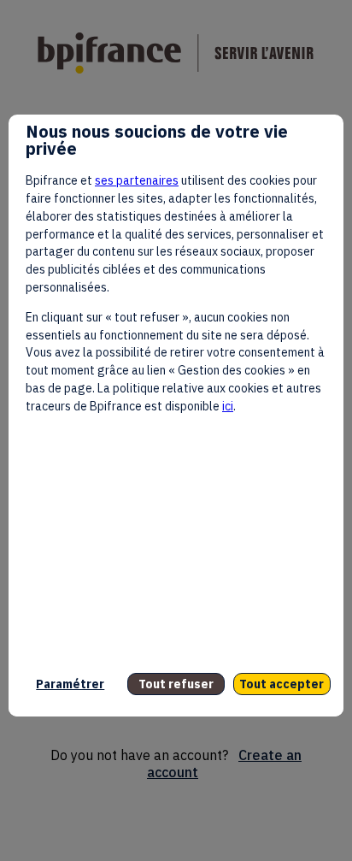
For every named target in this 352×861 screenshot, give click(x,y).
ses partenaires (137, 180)
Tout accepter (281, 684)
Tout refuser (176, 684)
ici (227, 406)
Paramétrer (70, 684)
